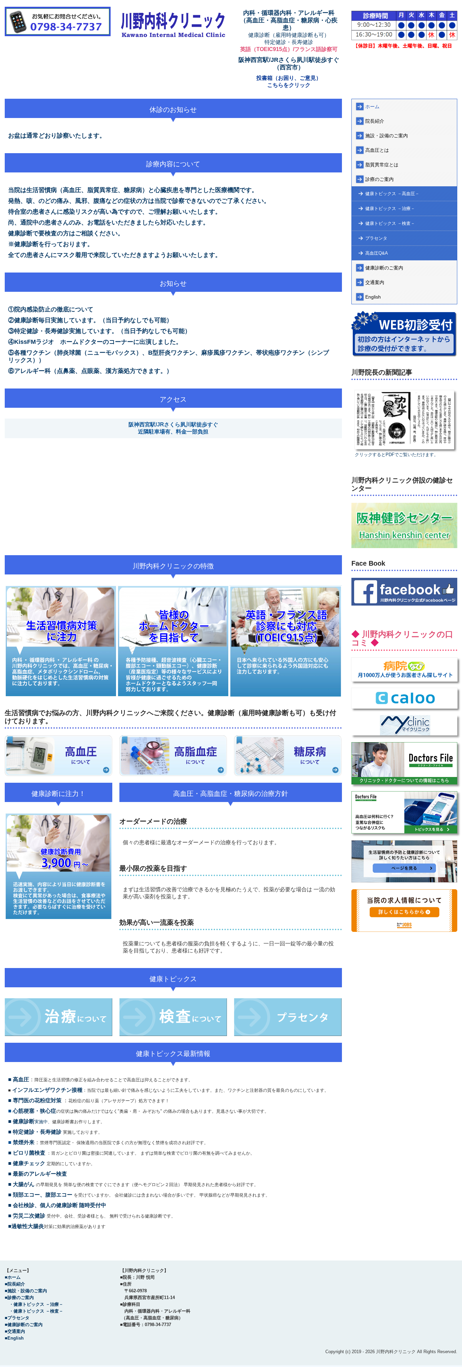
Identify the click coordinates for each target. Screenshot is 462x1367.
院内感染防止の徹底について (53, 309)
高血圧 (255, 20)
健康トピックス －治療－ (390, 208)
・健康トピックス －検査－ (34, 1311)
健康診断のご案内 (384, 267)
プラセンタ (376, 238)
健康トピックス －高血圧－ (392, 193)
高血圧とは (377, 150)
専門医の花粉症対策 (37, 1100)
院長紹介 (374, 121)
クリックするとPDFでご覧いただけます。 (396, 454)
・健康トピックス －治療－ (34, 1304)
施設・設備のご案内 (386, 135)
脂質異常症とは (381, 164)
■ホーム (13, 1277)
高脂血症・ (286, 20)
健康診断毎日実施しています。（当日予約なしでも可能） (93, 320)
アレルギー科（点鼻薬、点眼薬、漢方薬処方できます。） (93, 371)
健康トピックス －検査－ (390, 223)
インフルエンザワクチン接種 (47, 1090)
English (373, 297)
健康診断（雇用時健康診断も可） (288, 35)
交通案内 (374, 282)
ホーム (372, 106)
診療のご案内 (379, 179)
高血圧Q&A (376, 253)
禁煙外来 (23, 1142)
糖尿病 (310, 20)
